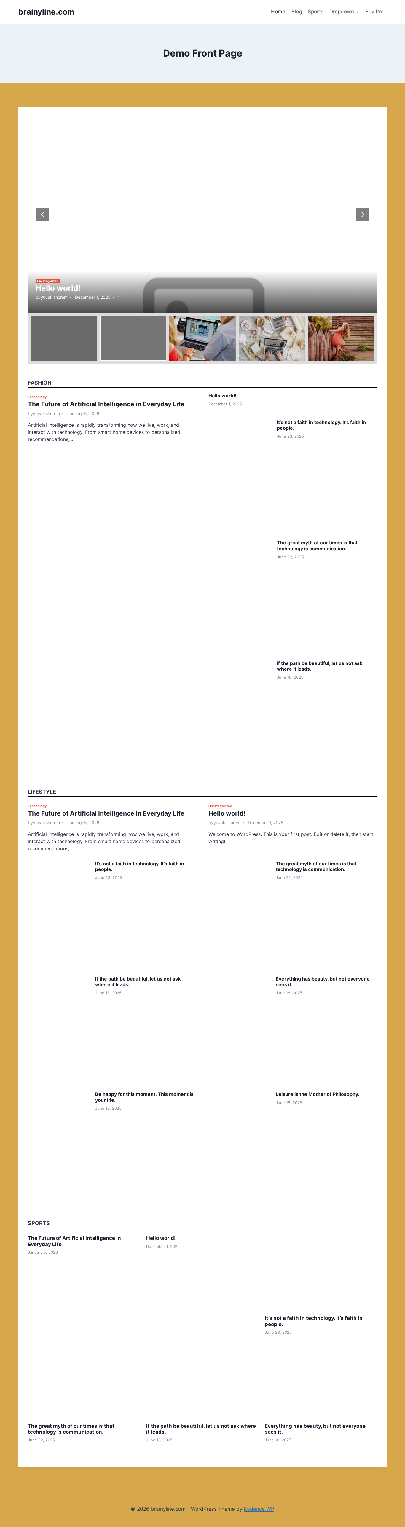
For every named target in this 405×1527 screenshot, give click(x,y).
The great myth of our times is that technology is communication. (317, 545)
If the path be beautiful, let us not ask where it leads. (319, 666)
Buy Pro (374, 12)
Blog (296, 12)
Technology (37, 397)
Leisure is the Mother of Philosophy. (317, 1094)
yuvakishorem (54, 297)
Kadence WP (259, 1509)
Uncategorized (47, 281)
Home (278, 12)
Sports (315, 12)
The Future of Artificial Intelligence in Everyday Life (106, 404)
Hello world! (58, 287)
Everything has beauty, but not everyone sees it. (323, 981)
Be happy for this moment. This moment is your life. (144, 1097)
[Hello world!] (202, 214)
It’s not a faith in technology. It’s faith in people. (321, 425)
